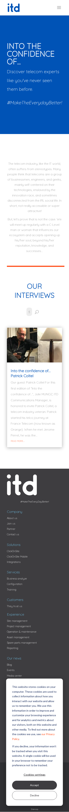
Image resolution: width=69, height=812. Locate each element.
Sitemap (34, 809)
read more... (18, 441)
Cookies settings (34, 774)
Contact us (13, 534)
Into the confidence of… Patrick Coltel (31, 373)
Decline (34, 795)
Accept (34, 785)
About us (12, 518)
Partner (11, 528)
